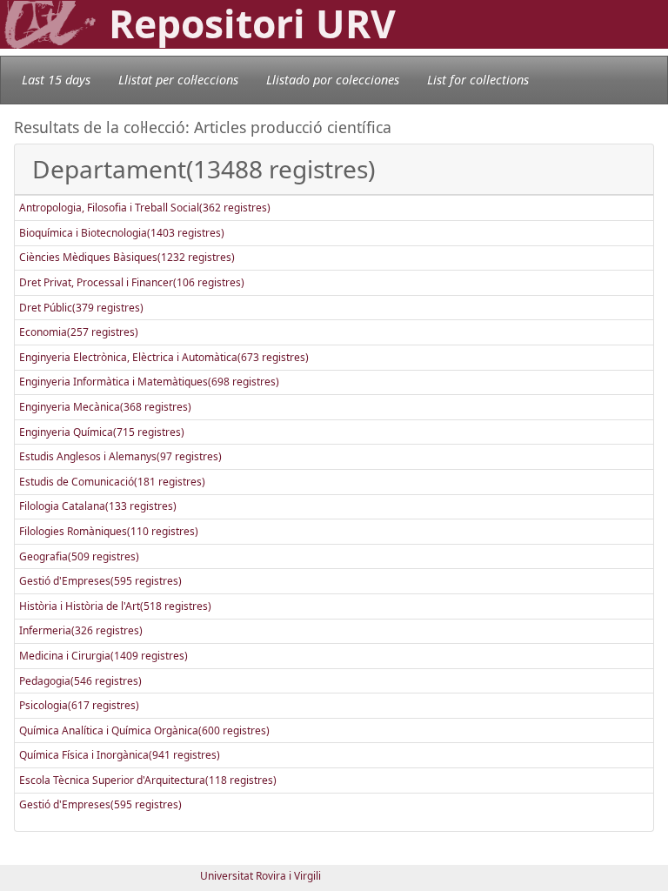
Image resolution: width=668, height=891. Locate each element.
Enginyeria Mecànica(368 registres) (105, 406)
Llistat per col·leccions (178, 79)
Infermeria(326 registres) (81, 630)
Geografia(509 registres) (79, 556)
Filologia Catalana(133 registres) (98, 506)
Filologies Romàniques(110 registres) (108, 531)
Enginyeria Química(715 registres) (101, 432)
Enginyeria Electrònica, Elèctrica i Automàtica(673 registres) (164, 357)
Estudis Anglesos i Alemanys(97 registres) (120, 456)
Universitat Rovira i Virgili (260, 875)
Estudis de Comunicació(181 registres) (112, 481)
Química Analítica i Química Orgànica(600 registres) (144, 730)
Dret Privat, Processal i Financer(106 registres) (131, 282)
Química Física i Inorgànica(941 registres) (119, 754)
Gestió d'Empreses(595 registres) (100, 580)
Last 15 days (56, 79)
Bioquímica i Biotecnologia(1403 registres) (121, 232)
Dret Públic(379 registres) (81, 307)
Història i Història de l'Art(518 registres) (115, 606)
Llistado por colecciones (332, 79)
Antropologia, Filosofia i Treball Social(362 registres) (145, 207)
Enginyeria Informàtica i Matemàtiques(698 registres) (149, 381)
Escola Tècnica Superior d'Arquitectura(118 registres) (148, 780)
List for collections (478, 79)
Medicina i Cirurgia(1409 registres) (103, 655)
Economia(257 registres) (78, 332)
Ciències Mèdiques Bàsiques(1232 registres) (127, 257)
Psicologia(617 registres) (79, 705)
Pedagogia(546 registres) (80, 680)
